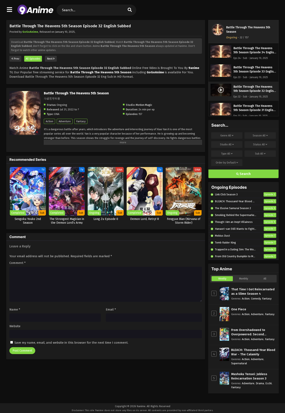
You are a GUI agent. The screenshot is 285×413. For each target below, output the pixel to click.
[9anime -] (35, 13)
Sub (259, 153)
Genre (225, 135)
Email (111, 309)
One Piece (238, 309)
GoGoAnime (30, 31)
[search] (130, 10)
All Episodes (33, 58)
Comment (17, 263)
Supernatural (239, 363)
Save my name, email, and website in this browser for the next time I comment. (71, 342)
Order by (226, 162)
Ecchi (268, 383)
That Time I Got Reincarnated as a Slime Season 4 (253, 291)
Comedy (256, 298)
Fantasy (81, 121)
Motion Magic (144, 104)
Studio (226, 144)
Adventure (65, 121)
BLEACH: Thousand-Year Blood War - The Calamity (253, 352)
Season (259, 135)
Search (245, 174)
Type (225, 153)
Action (49, 121)
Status (259, 144)
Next (50, 58)
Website (14, 326)
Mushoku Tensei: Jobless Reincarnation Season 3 (249, 376)
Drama (260, 383)
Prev (16, 58)
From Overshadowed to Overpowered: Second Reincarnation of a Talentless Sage (253, 332)
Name (14, 309)
